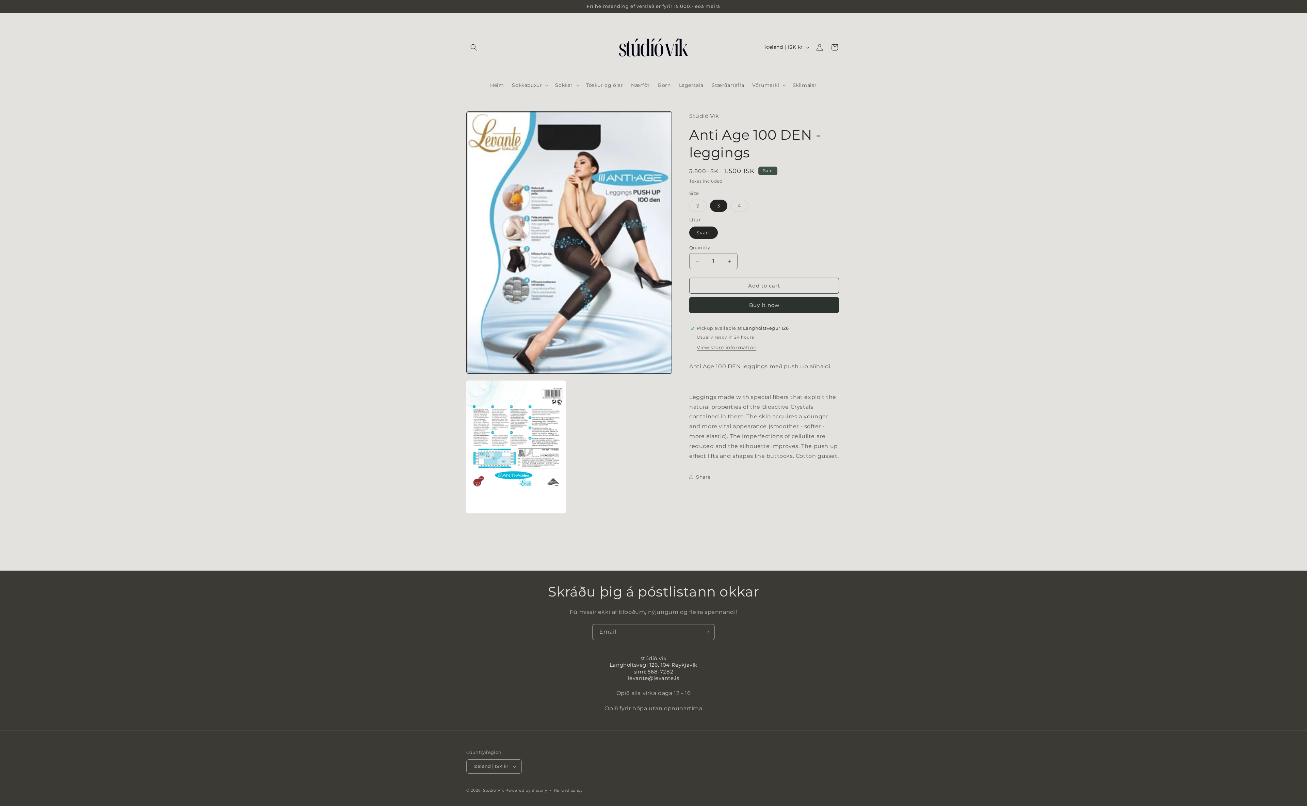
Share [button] (703, 477)
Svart (703, 233)
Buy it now (764, 305)
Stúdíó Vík (493, 790)
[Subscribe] (706, 632)
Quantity (699, 247)
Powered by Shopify (526, 790)
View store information (726, 347)
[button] (473, 47)
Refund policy (568, 790)
